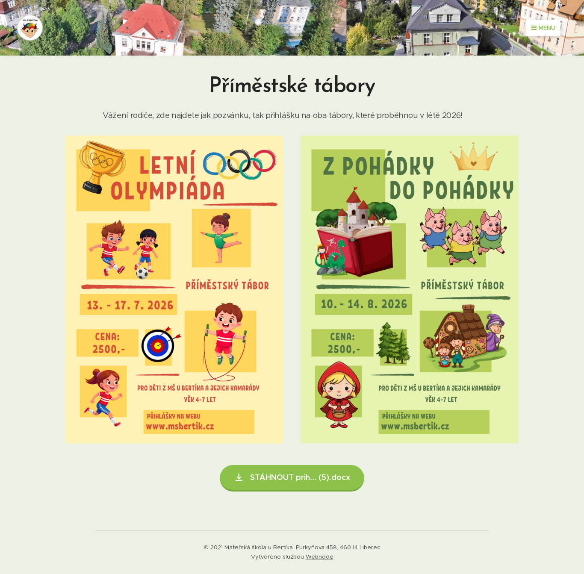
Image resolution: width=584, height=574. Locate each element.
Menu (547, 28)
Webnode (319, 556)
